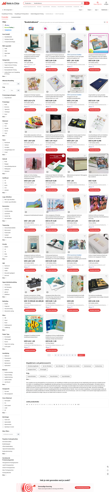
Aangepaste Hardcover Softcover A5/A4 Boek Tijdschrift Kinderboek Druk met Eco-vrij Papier (34, 256)
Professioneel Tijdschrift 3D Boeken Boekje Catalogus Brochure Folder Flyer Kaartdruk (55, 176)
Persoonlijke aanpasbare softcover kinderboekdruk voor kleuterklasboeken (34, 135)
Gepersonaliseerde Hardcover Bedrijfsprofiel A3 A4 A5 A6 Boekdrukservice (74, 216)
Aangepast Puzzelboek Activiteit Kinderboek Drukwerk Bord (32, 336)
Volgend (81, 355)
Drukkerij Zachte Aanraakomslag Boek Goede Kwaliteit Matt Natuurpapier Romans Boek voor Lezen (55, 96)
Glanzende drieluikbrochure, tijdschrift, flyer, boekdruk (98, 175)
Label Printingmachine (8, 465)
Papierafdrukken (46, 6)
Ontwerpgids (43, 369)
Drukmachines (98, 366)
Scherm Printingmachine (8, 467)
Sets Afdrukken (59, 366)
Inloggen (106, 4)
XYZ (78, 404)
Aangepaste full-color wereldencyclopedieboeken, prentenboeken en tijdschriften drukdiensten (74, 97)
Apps (96, 10)
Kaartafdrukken (68, 6)
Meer (27, 379)
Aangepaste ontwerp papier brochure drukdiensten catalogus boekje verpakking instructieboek (76, 136)
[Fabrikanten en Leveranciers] (10, 3)
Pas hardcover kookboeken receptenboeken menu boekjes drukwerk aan (98, 297)
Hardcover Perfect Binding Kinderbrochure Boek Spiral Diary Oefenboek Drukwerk (32, 176)
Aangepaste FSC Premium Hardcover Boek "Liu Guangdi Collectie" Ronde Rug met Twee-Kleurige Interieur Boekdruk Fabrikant (55, 56)
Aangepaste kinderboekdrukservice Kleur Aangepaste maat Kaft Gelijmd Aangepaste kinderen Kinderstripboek (97, 56)
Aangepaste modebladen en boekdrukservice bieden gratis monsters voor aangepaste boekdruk (77, 258)
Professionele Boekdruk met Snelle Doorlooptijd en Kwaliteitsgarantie (75, 296)
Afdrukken (39, 6)
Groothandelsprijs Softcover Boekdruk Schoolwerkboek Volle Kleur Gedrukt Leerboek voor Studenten (98, 136)
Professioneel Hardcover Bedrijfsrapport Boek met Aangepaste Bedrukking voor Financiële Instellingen (55, 256)
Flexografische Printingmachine (10, 462)
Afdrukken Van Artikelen (74, 366)
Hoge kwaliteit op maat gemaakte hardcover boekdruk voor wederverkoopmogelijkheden (75, 57)
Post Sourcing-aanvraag (82, 487)
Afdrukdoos (53, 6)
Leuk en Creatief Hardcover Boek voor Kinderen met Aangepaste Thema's (97, 256)
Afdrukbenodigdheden (33, 366)
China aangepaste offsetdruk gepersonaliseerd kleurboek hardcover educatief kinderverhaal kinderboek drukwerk (55, 216)
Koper (80, 10)
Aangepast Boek (32, 369)
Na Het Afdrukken (47, 366)
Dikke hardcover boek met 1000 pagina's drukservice (77, 175)
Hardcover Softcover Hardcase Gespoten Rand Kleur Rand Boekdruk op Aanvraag (98, 216)
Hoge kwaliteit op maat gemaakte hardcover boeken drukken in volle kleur (98, 95)
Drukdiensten (76, 6)
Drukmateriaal (87, 366)
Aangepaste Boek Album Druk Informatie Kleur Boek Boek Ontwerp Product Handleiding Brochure (55, 297)
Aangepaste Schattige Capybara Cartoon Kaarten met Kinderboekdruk (33, 95)
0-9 (27, 404)
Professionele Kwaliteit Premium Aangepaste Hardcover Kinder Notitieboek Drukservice (32, 56)
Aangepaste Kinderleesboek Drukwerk (33, 215)
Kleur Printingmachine (7, 470)
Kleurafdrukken (61, 6)
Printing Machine (6, 472)
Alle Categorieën (8, 10)
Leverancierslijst (16, 17)
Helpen (89, 10)
